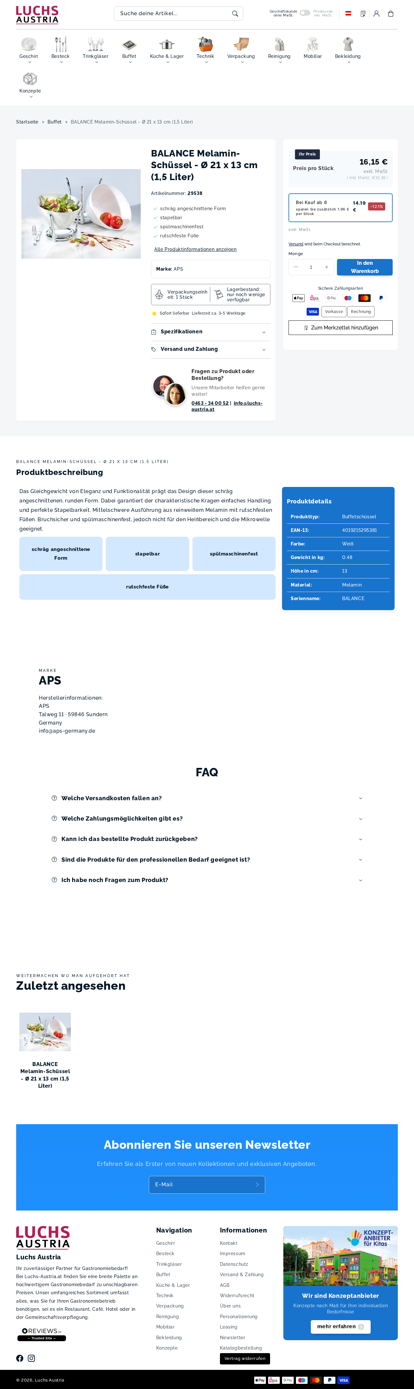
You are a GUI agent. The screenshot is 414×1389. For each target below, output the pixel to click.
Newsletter (232, 1337)
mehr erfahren (336, 1326)
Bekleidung (169, 1337)
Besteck (165, 1253)
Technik (165, 1295)
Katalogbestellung (241, 1348)
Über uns (230, 1305)
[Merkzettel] (363, 14)
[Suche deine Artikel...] (235, 13)
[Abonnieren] (258, 1184)
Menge (296, 253)
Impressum (232, 1253)
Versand (296, 244)
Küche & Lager (173, 1285)
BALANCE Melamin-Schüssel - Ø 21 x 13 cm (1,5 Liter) (132, 121)
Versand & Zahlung (242, 1274)
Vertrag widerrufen (245, 1358)
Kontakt (229, 1243)
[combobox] (178, 13)
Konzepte (167, 1348)
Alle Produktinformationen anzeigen (195, 249)
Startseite (27, 121)
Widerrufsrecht (237, 1295)
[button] (391, 13)
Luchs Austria (49, 1380)
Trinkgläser (169, 1264)
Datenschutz (234, 1264)
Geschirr (165, 1243)
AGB (225, 1285)
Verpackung (170, 1305)
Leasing (229, 1327)
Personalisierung (239, 1316)
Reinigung (167, 1316)
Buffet (55, 121)
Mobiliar (165, 1327)
